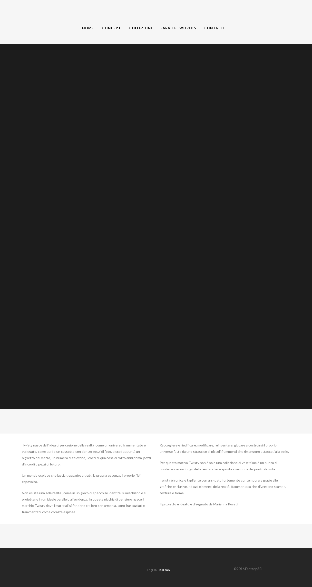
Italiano (164, 570)
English (152, 570)
